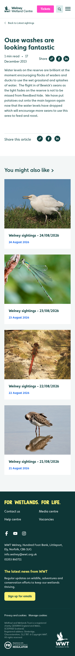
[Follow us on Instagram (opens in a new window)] (24, 533)
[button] (52, 59)
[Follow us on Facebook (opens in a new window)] (6, 533)
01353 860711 (12, 559)
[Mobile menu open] (68, 10)
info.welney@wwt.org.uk (20, 554)
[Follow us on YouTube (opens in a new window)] (15, 533)
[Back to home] (62, 629)
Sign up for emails (20, 596)
